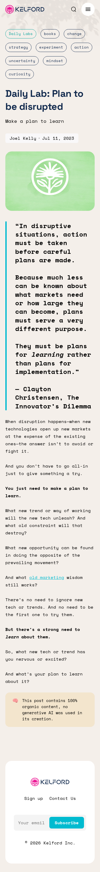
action (81, 47)
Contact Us (62, 798)
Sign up (33, 798)
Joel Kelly (23, 138)
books (50, 33)
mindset (54, 60)
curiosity (19, 74)
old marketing (46, 577)
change (74, 33)
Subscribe (67, 822)
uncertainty (22, 60)
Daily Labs (21, 33)
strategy (18, 47)
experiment (51, 47)
